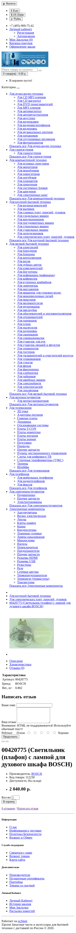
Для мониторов (27, 167)
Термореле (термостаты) (33, 578)
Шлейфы (23, 467)
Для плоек (24, 324)
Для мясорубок (27, 310)
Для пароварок (27, 320)
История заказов (20, 904)
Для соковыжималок (30, 338)
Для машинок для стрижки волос (39, 292)
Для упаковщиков (29, 359)
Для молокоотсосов (30, 303)
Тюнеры (22, 463)
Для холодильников (30, 233)
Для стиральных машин (33, 226)
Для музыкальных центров (35, 132)
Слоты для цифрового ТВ (34, 456)
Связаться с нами (20, 852)
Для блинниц (26, 254)
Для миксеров (26, 299)
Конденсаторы (26, 530)
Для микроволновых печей (35, 296)
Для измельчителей (30, 268)
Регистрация (25, 32)
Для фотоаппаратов (30, 142)
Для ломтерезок (27, 285)
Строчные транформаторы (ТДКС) (40, 460)
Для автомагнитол (29, 111)
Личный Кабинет (21, 900)
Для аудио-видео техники (26, 93)
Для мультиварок (28, 306)
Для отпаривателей (30, 317)
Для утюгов (25, 362)
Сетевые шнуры (28, 571)
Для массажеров (28, 289)
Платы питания (27, 435)
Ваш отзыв (9, 722)
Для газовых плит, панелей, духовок (41, 212)
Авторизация (26, 36)
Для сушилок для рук (31, 341)
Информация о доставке (25, 830)
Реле (20, 568)
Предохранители (28, 550)
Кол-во (6, 797)
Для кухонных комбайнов (34, 282)
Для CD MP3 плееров (31, 97)
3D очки (22, 411)
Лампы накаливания (30, 537)
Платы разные (26, 439)
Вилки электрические (31, 516)
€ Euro (14, 10)
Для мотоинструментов (25, 397)
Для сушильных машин (32, 229)
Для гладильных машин (33, 215)
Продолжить (10, 736)
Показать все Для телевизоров (29, 470)
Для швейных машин (31, 379)
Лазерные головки (29, 533)
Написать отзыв (27, 808)
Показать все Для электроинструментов (35, 505)
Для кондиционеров (30, 219)
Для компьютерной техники (28, 160)
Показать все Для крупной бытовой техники (39, 240)
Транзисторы (25, 582)
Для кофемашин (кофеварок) (36, 275)
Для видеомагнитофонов (33, 125)
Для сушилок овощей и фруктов (38, 345)
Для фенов (24, 366)
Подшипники (26, 495)
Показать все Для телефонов (28, 488)
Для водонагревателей (32, 205)
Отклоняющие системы (33, 425)
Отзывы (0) (16, 668)
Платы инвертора (29, 432)
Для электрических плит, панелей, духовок (45, 236)
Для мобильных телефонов (35, 477)
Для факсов (24, 484)
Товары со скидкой (22, 885)
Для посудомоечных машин (35, 222)
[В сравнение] (7, 741)
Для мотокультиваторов (33, 400)
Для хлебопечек (27, 373)
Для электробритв (29, 383)
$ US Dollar (17, 14)
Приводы (23, 446)
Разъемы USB (26, 561)
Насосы (22, 543)
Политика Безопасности (25, 834)
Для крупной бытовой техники (30, 202)
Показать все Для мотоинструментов (33, 404)
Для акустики (26, 118)
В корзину (9, 801)
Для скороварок (27, 334)
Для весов (23, 261)
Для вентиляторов (29, 257)
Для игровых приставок (33, 163)
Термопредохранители (32, 575)
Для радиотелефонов (31, 481)
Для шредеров (26, 191)
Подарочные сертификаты (26, 878)
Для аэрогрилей (27, 247)
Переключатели (27, 547)
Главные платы (27, 418)
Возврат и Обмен (20, 837)
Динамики (24, 421)
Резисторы (24, 564)
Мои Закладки (18, 907)
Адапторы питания (30, 414)
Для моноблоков (28, 170)
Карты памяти (26, 523)
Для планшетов (27, 181)
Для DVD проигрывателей (35, 104)
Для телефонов (19, 474)
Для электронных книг (32, 195)
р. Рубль (16, 18)
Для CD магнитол (29, 100)
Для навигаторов (28, 174)
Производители (19, 875)
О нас (13, 827)
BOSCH (36, 773)
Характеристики (20, 664)
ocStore (22, 921)
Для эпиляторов (27, 390)
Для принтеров (27, 184)
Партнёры (16, 882)
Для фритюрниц (28, 369)
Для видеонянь (27, 128)
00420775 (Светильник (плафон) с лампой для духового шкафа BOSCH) (40, 604)
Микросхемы (26, 540)
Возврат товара (19, 856)
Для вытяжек (25, 209)
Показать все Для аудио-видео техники (35, 146)
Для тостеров (26, 352)
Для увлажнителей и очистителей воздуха (45, 355)
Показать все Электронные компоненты (36, 585)
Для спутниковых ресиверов (36, 139)
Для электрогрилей (30, 386)
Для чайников (26, 376)
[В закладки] (3, 741)
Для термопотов (28, 348)
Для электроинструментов (26, 491)
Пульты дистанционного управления (41, 453)
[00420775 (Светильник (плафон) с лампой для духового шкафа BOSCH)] (31, 654)
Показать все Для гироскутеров (30, 156)
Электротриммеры (29, 502)
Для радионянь (27, 331)
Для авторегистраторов (32, 114)
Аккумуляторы (27, 512)
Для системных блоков (32, 188)
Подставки (24, 442)
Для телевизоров (20, 407)
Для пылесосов (27, 327)
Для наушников (27, 135)
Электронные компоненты (27, 509)
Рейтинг (7, 732)
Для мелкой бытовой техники (29, 243)
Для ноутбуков (26, 177)
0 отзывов (8, 808)
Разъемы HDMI (27, 557)
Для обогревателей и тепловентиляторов (44, 313)
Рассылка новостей (22, 911)
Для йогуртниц (27, 271)
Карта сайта (17, 859)
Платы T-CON (26, 428)
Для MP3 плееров (29, 107)
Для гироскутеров (21, 149)
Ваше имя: (8, 705)
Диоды (21, 519)
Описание (16, 661)
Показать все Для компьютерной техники (37, 198)
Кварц (21, 526)
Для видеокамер (28, 121)
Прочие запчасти (28, 449)
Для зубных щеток (29, 264)
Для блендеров (27, 250)
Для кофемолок (27, 278)
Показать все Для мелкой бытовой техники (38, 393)
